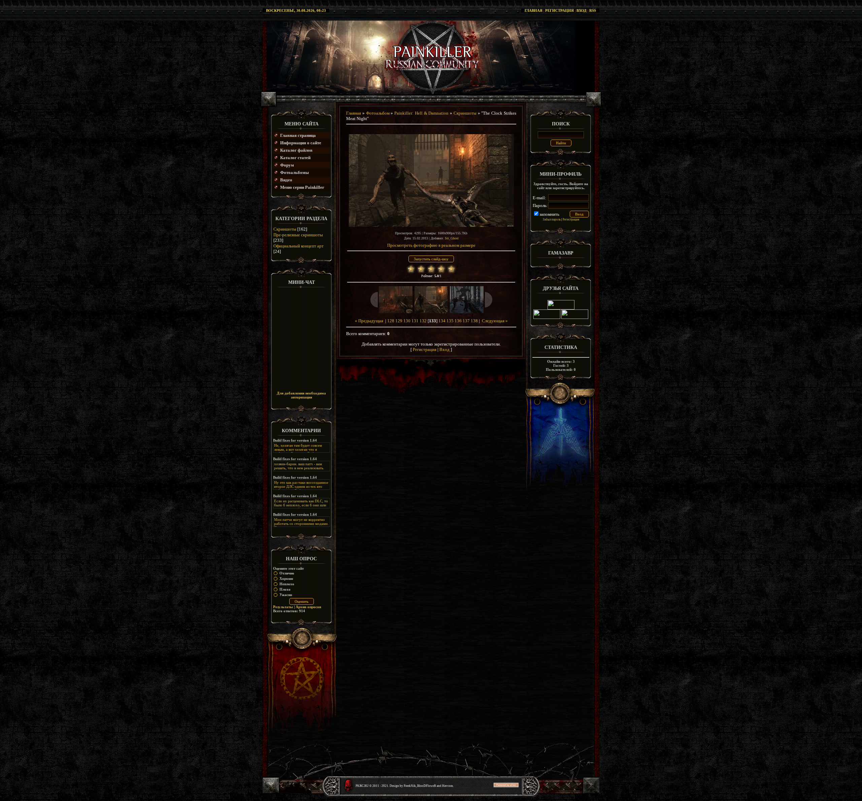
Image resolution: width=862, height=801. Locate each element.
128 (390, 320)
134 (441, 320)
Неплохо (286, 584)
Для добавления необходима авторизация (301, 395)
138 (474, 320)
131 (415, 320)
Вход (581, 10)
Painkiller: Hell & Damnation (421, 113)
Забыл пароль (552, 219)
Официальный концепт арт (298, 245)
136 (458, 320)
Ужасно (285, 595)
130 (406, 320)
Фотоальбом (378, 113)
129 (398, 320)
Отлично (286, 573)
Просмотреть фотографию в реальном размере (431, 245)
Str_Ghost (452, 238)
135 (450, 320)
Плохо (285, 589)
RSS (592, 10)
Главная (533, 10)
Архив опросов (308, 607)
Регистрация (559, 10)
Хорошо (286, 578)
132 (423, 320)
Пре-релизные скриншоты (298, 234)
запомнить (549, 214)
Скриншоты (284, 229)
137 (466, 320)
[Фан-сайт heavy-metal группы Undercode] (561, 308)
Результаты (283, 607)
